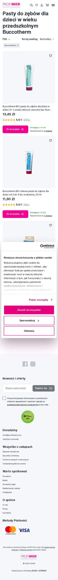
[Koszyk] (47, 5)
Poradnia (7, 476)
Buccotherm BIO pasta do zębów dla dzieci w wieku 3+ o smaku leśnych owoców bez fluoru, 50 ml (27, 108)
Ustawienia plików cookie (14, 464)
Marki (5, 480)
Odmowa (29, 331)
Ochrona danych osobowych (16, 460)
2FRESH (42, 571)
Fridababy (7, 492)
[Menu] (53, 5)
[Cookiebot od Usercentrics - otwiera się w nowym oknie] (41, 246)
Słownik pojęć (9, 484)
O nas (5, 505)
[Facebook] (25, 364)
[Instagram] (32, 364)
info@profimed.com (12, 435)
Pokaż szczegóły (38, 299)
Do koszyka (12, 129)
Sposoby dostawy (11, 456)
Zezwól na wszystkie (29, 310)
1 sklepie (48, 131)
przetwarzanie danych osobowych (23, 405)
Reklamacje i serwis (11, 488)
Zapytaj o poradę (10, 439)
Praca (5, 509)
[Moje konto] (42, 5)
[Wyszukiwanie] (31, 5)
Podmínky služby (26, 550)
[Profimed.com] (12, 5)
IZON (34, 571)
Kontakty (7, 513)
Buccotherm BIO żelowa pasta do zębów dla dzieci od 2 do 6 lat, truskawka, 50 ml (26, 193)
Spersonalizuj (27, 320)
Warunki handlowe (11, 452)
